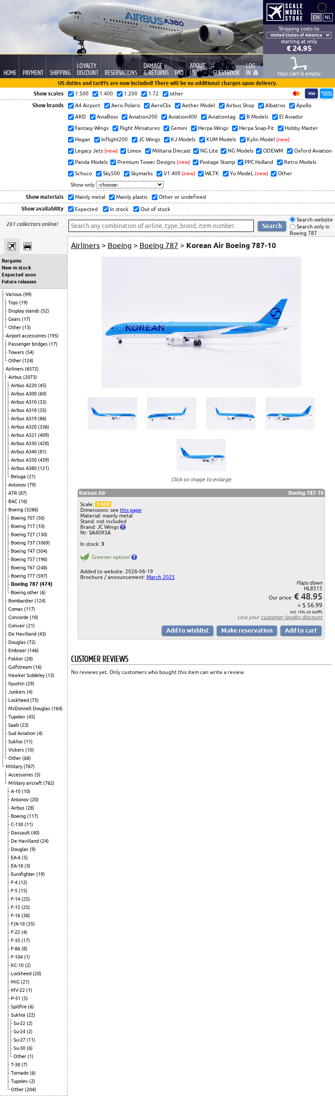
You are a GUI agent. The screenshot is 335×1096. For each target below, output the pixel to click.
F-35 (16, 940)
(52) (45, 310)
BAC (13, 501)
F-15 (16, 907)
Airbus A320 (24, 426)
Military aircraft (25, 783)
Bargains (11, 260)
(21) (31, 476)
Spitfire (19, 1006)
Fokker (16, 658)
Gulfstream (20, 667)
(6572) (32, 368)
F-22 (16, 932)
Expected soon (19, 274)
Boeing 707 (23, 518)
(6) (43, 592)
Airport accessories (27, 335)
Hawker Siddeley (27, 675)
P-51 (16, 998)
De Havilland (23, 633)
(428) (43, 443)
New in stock (16, 267)
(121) (43, 468)
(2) (28, 965)
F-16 (16, 915)
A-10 (16, 791)
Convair (17, 625)
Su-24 (20, 1031)
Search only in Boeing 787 (310, 230)
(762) (49, 783)
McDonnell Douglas (29, 708)
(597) (42, 576)
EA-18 (17, 865)
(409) (43, 435)
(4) (30, 691)
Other (15, 327)
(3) (27, 865)
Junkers (17, 691)
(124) (28, 360)
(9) (33, 849)
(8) (24, 948)
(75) (34, 700)
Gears (15, 319)
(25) (25, 899)
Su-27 (20, 1039)
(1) (27, 957)
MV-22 (18, 990)
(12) (23, 882)
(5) (37, 774)
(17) (26, 319)
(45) (42, 385)
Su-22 (20, 1023)
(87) (22, 493)
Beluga (19, 476)
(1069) (43, 542)
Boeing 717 (23, 526)
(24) (44, 841)
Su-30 (20, 1048)
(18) (34, 617)
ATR (13, 493)
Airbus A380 (24, 468)
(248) (42, 567)
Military (15, 766)
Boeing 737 (23, 542)
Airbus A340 (24, 451)
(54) (29, 352)
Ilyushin (17, 683)
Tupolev (17, 716)
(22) (31, 1015)
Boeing (16, 509)
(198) (42, 559)
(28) (28, 658)
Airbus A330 (24, 443)
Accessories (21, 774)
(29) (30, 683)
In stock (118, 209)
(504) (42, 551)
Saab (14, 725)
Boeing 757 (23, 559)
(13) (26, 327)
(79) (31, 484)
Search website (314, 219)
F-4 (15, 882)
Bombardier (21, 600)
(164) (57, 708)
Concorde (19, 617)
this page (131, 510)
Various (14, 294)
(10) (40, 526)
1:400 (103, 504)
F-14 (16, 899)
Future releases (19, 281)
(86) (42, 418)
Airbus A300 (24, 393)
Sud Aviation (22, 733)
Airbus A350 (24, 460)
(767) (29, 766)
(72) (31, 642)
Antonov (17, 484)
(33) (42, 402)
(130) (42, 534)
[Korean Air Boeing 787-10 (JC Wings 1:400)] (201, 385)
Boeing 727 (23, 534)
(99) (27, 294)
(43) (42, 633)
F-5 (15, 890)
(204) (30, 1089)
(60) (42, 393)
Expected (86, 209)
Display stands (24, 310)
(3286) (31, 509)
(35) (42, 410)
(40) (35, 832)
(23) (24, 725)
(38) (25, 915)
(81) (42, 451)
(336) (43, 426)
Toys (13, 302)
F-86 (16, 948)
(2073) (30, 377)
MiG (16, 981)
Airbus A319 (24, 418)
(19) (23, 302)
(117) (29, 609)
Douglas (17, 642)
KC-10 (18, 965)
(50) (40, 518)
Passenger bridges (28, 344)
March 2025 (161, 577)
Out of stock (154, 209)
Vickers (16, 749)
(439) (43, 460)
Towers (16, 352)
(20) (34, 799)
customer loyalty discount (291, 617)
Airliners (15, 368)
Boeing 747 (23, 551)
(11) (28, 741)
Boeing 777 (23, 576)
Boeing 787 (25, 584)
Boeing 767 (23, 567)
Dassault (21, 832)
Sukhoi (16, 741)
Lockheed (19, 700)
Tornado (20, 1073)
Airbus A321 (24, 435)
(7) (24, 1064)
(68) (26, 758)
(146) (33, 650)
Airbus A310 (24, 402)
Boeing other (25, 592)
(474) (46, 584)
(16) (23, 501)
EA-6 (16, 857)
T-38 (16, 1064)
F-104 (17, 957)
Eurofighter (23, 874)
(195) (53, 335)
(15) (23, 890)
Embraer (17, 650)
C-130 (17, 824)
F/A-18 (18, 923)
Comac (16, 609)
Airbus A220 (24, 385)
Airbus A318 (24, 410)
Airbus (15, 377)
